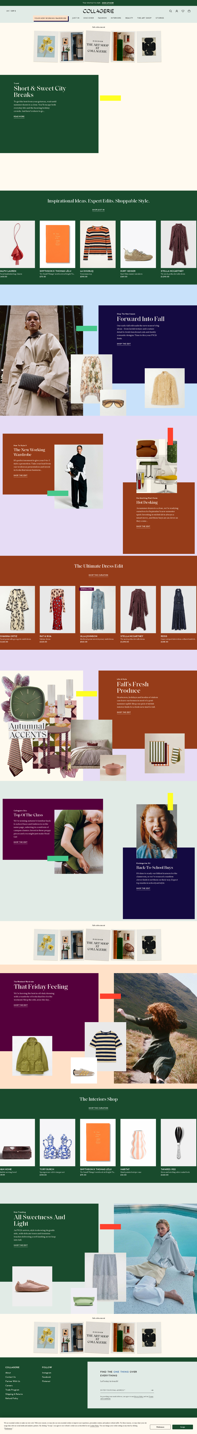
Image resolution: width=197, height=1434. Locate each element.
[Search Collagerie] (170, 11)
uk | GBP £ (11, 11)
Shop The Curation (98, 575)
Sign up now (108, 3)
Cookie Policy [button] (94, 1426)
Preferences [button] (8, 1428)
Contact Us (10, 1377)
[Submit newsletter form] (152, 1390)
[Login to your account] (176, 11)
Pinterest (46, 1381)
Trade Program (12, 1390)
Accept (182, 1427)
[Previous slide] (11, 131)
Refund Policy (11, 1398)
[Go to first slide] (186, 1029)
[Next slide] (186, 131)
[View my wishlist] (182, 11)
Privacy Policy (138, 1396)
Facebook (46, 1377)
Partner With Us (12, 1381)
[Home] (98, 11)
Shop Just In (98, 210)
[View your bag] (189, 11)
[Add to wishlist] (31, 224)
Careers (9, 1386)
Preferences (160, 1427)
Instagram (46, 1373)
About (8, 1373)
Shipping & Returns (14, 1394)
